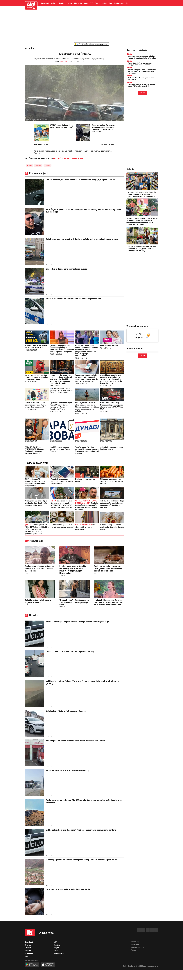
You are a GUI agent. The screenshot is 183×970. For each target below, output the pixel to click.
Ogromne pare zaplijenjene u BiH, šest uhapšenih (68, 889)
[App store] (48, 964)
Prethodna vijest (41, 144)
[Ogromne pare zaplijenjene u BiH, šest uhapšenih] (34, 901)
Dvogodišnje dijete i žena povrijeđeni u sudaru (66, 269)
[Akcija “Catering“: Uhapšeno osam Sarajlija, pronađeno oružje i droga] (34, 634)
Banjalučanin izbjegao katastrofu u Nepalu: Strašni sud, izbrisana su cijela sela (40, 568)
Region (97, 3)
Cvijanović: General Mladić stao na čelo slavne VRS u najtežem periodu (141, 85)
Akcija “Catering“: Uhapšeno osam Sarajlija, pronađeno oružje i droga (77, 622)
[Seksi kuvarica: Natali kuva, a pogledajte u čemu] (40, 589)
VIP (91, 3)
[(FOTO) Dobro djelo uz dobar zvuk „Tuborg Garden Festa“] (41, 133)
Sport (86, 3)
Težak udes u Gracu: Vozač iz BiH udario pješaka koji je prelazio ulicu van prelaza (82, 239)
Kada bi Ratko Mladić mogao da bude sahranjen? (141, 78)
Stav (127, 3)
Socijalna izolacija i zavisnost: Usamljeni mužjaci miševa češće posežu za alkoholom (108, 568)
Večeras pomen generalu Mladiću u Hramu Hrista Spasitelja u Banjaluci (142, 57)
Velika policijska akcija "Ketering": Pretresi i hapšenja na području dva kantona (81, 830)
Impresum (135, 944)
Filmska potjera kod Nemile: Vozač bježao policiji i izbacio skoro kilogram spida (81, 860)
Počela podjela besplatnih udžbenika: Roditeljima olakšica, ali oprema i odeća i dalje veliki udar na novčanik (141, 194)
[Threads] (143, 930)
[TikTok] (148, 930)
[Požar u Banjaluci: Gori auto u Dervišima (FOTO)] (34, 782)
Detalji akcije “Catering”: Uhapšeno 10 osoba (66, 711)
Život (110, 3)
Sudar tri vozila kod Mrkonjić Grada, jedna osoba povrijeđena (73, 299)
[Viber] (156, 930)
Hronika (61, 3)
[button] (87, 61)
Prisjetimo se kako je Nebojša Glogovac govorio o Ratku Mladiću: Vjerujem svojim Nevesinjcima (72, 569)
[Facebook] (139, 930)
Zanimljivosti (119, 3)
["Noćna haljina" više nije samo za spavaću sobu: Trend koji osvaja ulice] (74, 589)
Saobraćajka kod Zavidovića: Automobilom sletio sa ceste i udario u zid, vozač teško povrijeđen (103, 128)
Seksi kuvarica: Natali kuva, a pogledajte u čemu (38, 601)
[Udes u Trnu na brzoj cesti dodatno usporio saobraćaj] (34, 664)
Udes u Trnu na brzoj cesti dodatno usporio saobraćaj (70, 651)
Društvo (53, 3)
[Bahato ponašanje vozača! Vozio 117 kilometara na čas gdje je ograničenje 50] (34, 192)
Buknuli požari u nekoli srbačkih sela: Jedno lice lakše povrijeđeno (75, 740)
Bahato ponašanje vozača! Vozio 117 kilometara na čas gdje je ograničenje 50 (80, 180)
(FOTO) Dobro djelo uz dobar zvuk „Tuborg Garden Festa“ (61, 126)
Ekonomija (78, 3)
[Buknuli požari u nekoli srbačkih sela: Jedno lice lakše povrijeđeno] (34, 753)
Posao (133, 950)
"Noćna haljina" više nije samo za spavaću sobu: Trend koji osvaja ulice (74, 602)
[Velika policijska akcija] (34, 842)
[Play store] (32, 964)
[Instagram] (152, 930)
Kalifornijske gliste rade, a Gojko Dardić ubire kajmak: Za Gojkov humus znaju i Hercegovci (142, 71)
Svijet (105, 3)
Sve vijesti (45, 3)
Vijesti (29, 165)
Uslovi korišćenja (137, 947)
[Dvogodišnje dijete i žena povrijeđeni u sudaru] (34, 281)
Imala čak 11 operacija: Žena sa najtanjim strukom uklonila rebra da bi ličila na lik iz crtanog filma (108, 602)
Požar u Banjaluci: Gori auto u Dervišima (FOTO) (67, 770)
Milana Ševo (64, 61)
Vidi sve (142, 93)
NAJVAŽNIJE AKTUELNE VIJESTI (69, 158)
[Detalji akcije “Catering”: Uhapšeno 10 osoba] (34, 723)
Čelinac (47, 165)
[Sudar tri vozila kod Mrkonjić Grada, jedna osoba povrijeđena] (34, 311)
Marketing (135, 942)
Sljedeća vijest (107, 144)
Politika (69, 3)
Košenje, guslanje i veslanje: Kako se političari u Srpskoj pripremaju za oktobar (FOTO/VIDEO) (141, 249)
